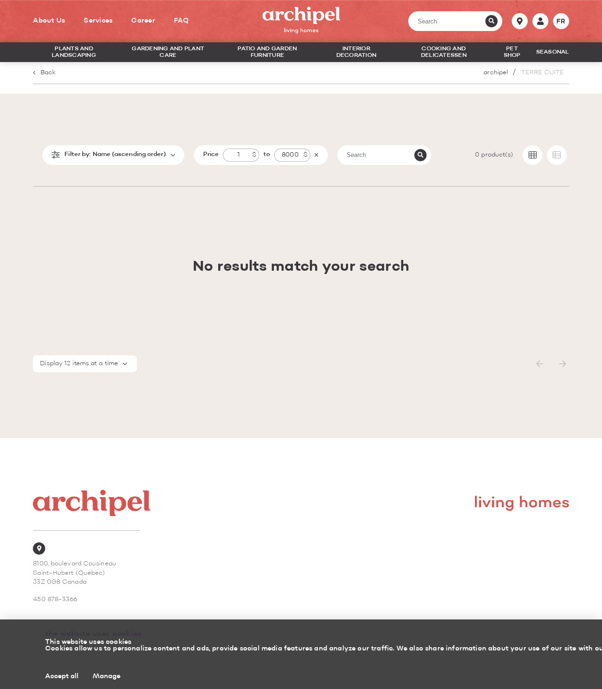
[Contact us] (520, 21)
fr (561, 21)
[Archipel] (301, 21)
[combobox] (85, 363)
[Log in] (540, 21)
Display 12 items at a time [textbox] (79, 363)
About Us (49, 20)
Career (143, 20)
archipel (495, 73)
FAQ (181, 20)
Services (98, 20)
